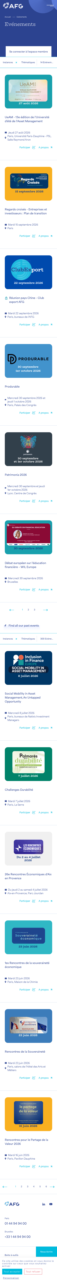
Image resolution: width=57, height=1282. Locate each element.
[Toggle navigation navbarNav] (50, 5)
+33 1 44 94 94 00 (18, 1237)
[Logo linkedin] (43, 1203)
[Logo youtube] (50, 1203)
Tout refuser (33, 1271)
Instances (8, 62)
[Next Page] (45, 609)
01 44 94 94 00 (16, 1223)
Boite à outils (11, 1255)
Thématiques (28, 62)
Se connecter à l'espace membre (28, 51)
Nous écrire (46, 1251)
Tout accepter (12, 1271)
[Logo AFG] (22, 5)
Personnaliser (11, 1278)
